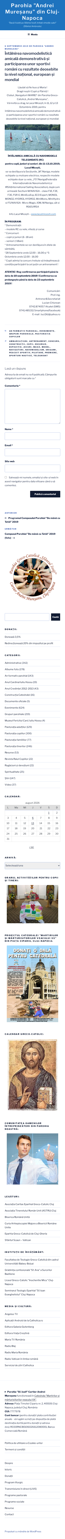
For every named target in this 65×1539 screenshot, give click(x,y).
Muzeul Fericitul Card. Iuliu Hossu (23, 720)
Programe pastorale (16, 1495)
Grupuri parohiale (21, 334)
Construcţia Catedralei (17, 694)
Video (8, 784)
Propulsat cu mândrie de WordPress (23, 1531)
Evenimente (47, 331)
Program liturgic (14, 1482)
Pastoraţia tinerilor (15, 746)
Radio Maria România (16, 1352)
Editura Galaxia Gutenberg (19, 1326)
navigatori (16, 350)
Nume (9, 429)
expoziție (15, 347)
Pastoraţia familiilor (16, 739)
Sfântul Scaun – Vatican (18, 1240)
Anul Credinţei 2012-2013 (19, 688)
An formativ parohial (23, 331)
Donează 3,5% (13, 637)
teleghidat (41, 356)
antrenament (38, 341)
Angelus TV (11, 1314)
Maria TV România (15, 1339)
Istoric (8, 1469)
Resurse (9, 752)
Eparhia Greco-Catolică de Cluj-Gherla (26, 1233)
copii (30, 344)
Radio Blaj (10, 1346)
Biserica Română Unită (17, 1217)
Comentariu (12, 385)
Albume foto (12, 669)
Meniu (34, 34)
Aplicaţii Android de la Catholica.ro (24, 1320)
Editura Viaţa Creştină (17, 1333)
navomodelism (34, 350)
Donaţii (9, 1476)
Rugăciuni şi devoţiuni (17, 765)
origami (51, 350)
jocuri (27, 347)
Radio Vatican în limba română (21, 1359)
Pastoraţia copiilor (15, 733)
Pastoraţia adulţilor (15, 727)
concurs (53, 341)
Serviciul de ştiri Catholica (19, 1365)
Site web (10, 461)
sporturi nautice (20, 356)
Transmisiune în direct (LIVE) (21, 1488)
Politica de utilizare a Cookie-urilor (24, 1443)
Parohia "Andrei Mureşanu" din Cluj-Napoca (32, 11)
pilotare (38, 353)
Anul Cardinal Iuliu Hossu (18, 682)
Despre (9, 1463)
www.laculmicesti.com (43, 214)
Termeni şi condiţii (15, 1449)
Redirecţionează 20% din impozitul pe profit (29, 643)
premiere (51, 353)
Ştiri (7, 778)
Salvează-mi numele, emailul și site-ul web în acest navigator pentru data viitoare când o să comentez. (31, 481)
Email (9, 445)
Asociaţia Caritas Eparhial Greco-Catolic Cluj (29, 1204)
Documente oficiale (16, 701)
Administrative (13, 663)
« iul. (31, 847)
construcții (17, 344)
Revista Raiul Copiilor (16, 759)
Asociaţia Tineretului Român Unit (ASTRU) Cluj (30, 1210)
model (46, 347)
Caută (55, 617)
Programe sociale (14, 1501)
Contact (9, 1514)
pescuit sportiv (19, 353)
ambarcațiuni (18, 341)
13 (32, 823)
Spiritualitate (12, 771)
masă (36, 347)
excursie (41, 344)
